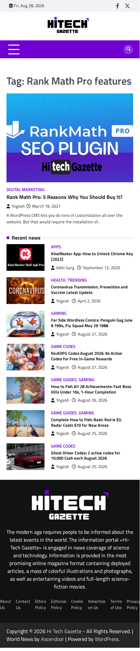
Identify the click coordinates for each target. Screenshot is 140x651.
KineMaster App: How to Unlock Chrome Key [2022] (92, 256)
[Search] (128, 49)
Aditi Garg (65, 268)
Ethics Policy (40, 604)
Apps (56, 246)
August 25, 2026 (92, 433)
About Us (5, 604)
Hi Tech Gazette (64, 631)
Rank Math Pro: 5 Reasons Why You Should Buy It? (64, 197)
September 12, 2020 (101, 268)
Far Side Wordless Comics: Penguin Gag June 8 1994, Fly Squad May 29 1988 (92, 323)
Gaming (59, 313)
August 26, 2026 (92, 400)
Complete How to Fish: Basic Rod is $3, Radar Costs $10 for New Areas (86, 422)
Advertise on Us (97, 604)
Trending (77, 280)
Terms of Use (116, 604)
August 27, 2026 (92, 334)
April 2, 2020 (89, 301)
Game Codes (63, 346)
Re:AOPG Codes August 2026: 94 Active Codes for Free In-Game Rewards (86, 356)
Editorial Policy (58, 604)
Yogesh (18, 206)
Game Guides (64, 379)
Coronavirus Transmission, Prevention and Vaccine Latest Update (89, 290)
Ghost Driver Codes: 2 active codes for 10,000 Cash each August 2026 (85, 456)
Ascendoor (52, 639)
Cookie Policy (77, 604)
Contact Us (23, 604)
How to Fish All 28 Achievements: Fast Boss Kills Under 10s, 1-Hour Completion (91, 389)
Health (58, 280)
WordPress (107, 639)
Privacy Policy (133, 604)
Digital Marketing (25, 189)
